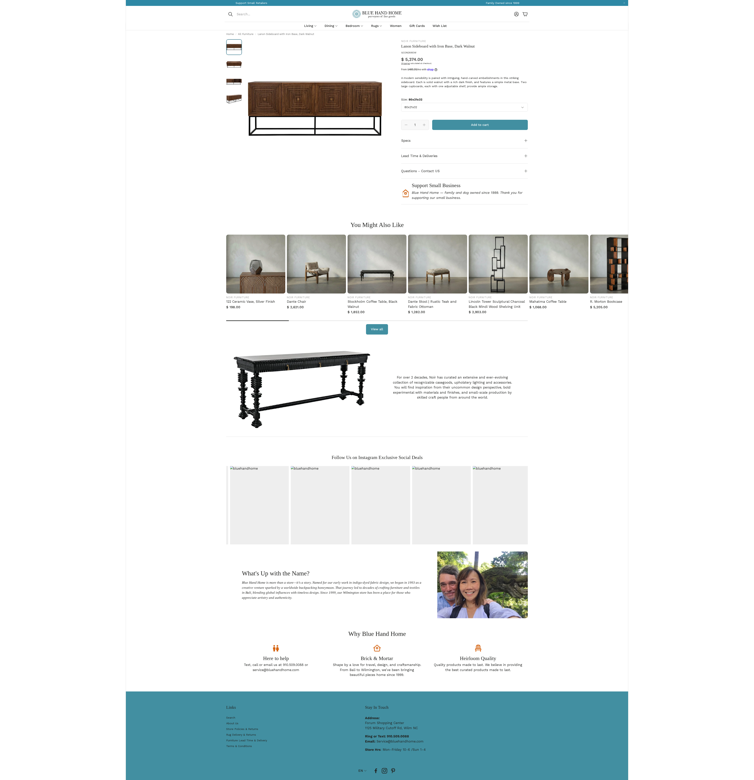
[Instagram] (384, 771)
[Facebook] (376, 771)
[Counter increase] (424, 124)
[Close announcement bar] (624, 3)
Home (230, 34)
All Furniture (245, 34)
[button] (254, 14)
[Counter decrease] (406, 124)
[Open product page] (255, 264)
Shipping (405, 63)
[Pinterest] (393, 771)
